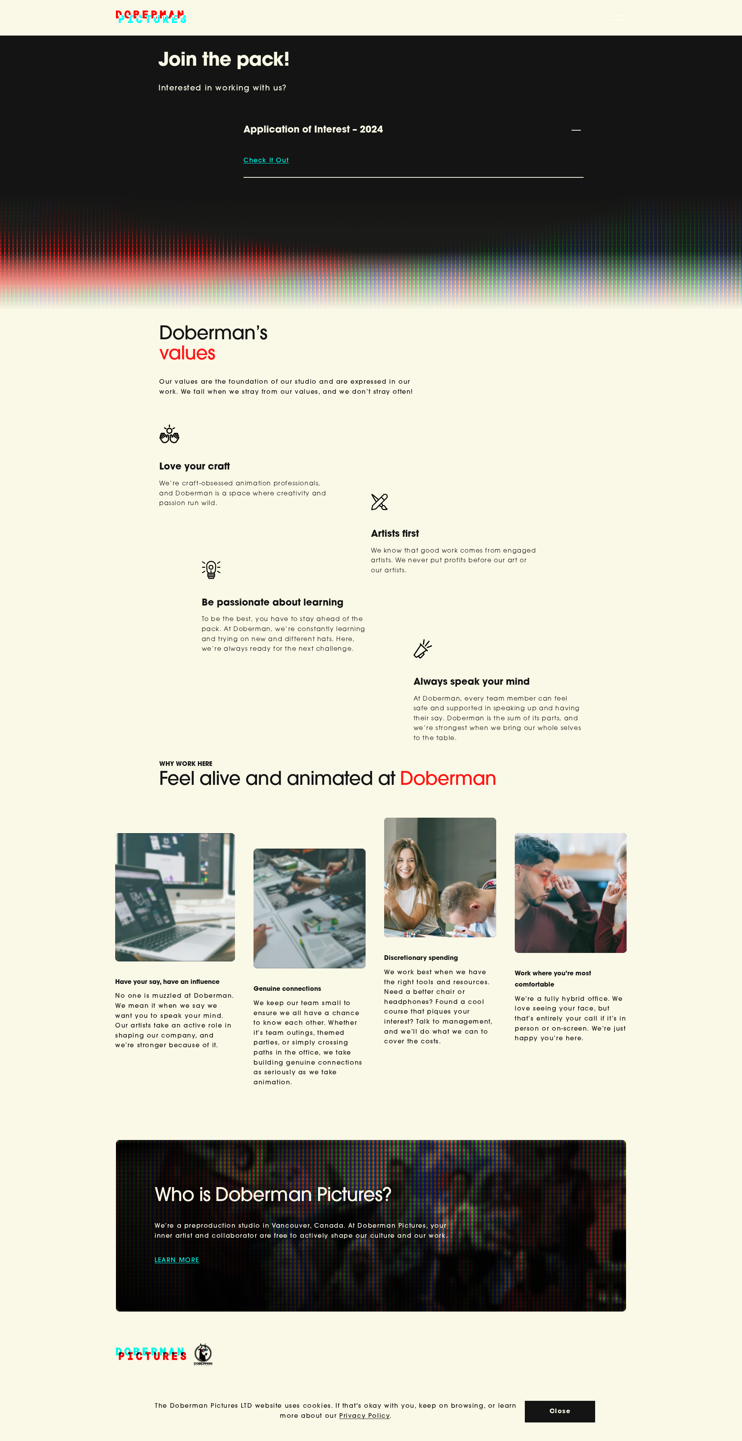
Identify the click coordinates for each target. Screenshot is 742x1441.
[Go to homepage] (151, 17)
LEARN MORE (177, 1260)
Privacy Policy (364, 1416)
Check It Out (266, 161)
